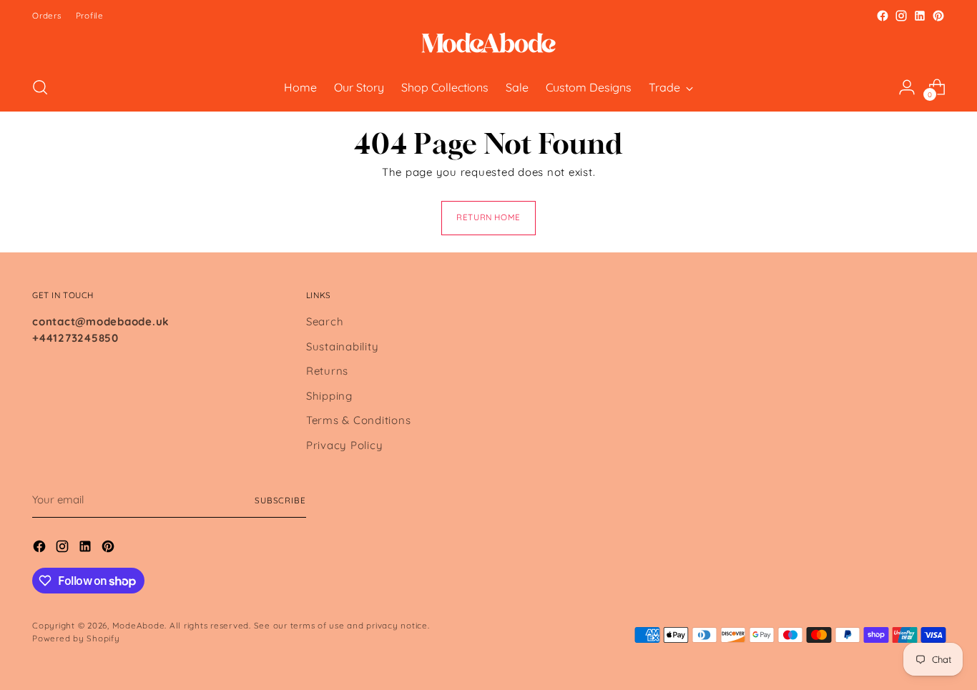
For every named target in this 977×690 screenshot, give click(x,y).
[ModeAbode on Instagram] (901, 15)
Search (325, 321)
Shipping (329, 396)
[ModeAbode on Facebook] (882, 15)
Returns (327, 371)
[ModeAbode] (488, 44)
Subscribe (280, 500)
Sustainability (342, 346)
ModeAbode (138, 625)
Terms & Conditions (358, 420)
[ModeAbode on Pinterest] (938, 15)
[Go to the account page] (907, 87)
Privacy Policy (344, 445)
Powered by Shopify (76, 638)
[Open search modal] (40, 87)
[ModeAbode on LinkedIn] (919, 15)
